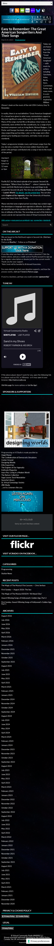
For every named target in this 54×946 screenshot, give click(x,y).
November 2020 (8, 904)
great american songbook (20, 220)
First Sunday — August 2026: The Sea (16, 589)
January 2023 (7, 795)
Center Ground (7, 460)
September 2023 (8, 762)
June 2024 (5, 724)
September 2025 (8, 662)
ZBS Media (5, 485)
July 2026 (5, 620)
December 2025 (8, 649)
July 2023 (5, 770)
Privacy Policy (9, 916)
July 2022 (5, 820)
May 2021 (5, 879)
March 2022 (6, 837)
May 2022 (5, 829)
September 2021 (8, 862)
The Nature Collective (10, 475)
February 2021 (7, 891)
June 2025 (5, 674)
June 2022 (5, 824)
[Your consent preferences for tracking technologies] (39, 941)
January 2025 (7, 695)
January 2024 (7, 745)
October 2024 (7, 708)
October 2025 (7, 657)
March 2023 (6, 787)
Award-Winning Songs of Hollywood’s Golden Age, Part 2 (24, 598)
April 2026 (5, 632)
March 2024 (6, 737)
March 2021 (6, 887)
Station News (6, 573)
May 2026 (5, 628)
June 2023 (5, 774)
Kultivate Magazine (9, 470)
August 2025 (6, 666)
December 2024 (8, 699)
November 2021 (8, 854)
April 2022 (5, 833)
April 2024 (5, 733)
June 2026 (5, 624)
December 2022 (8, 799)
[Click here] (27, 429)
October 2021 (7, 858)
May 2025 (5, 678)
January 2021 (7, 895)
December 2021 (8, 849)
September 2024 (8, 712)
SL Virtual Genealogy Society (12, 482)
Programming (20, 40)
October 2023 (7, 758)
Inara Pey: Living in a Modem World (15, 472)
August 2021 (6, 866)
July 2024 (5, 720)
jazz (31, 220)
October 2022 (7, 808)
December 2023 (8, 749)
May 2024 (5, 728)
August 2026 (6, 616)
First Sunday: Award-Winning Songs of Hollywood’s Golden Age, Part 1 (26, 603)
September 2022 (8, 812)
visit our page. (26, 272)
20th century (6, 220)
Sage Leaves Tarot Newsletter (13, 477)
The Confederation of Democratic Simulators (19, 457)
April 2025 (5, 683)
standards (46, 220)
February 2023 (7, 791)
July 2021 (5, 870)
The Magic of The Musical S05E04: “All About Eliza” (21, 594)
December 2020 (8, 899)
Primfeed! (32, 242)
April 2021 (5, 883)
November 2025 (8, 653)
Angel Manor (6, 455)
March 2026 (6, 637)
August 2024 (6, 716)
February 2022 (7, 841)
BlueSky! (13, 242)
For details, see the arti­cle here (28, 192)
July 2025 (5, 670)
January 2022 (7, 845)
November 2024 (8, 703)
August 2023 (6, 766)
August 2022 (6, 816)
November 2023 (8, 753)
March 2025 (6, 687)
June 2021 (5, 874)
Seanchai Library (8, 480)
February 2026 (7, 641)
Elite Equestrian (7, 465)
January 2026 (7, 645)
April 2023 (5, 783)
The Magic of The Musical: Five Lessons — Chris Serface (23, 585)
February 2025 (7, 691)
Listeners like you (15, 487)
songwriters (38, 220)
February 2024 (7, 741)
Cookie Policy (23, 916)
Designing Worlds (8, 462)
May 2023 (5, 778)
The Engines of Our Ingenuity (12, 467)
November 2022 (8, 803)
